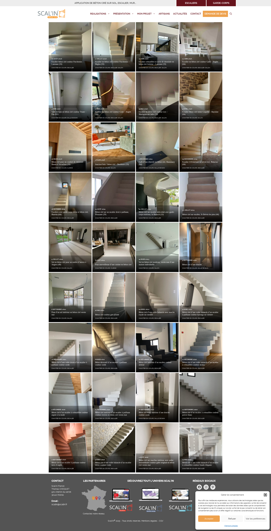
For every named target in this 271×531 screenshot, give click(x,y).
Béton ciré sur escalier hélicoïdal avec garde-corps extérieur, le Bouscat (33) (156, 213)
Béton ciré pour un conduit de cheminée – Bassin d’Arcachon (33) (68, 163)
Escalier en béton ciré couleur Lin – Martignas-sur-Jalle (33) (153, 113)
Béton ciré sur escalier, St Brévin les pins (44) (200, 214)
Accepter (209, 518)
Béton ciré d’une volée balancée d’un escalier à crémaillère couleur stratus (200, 363)
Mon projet (144, 13)
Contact (195, 13)
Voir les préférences (255, 518)
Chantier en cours (59, 67)
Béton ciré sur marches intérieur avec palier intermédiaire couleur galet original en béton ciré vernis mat (156, 462)
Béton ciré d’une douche (192, 265)
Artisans (164, 13)
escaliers (191, 3)
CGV (161, 521)
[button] (265, 494)
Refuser (232, 518)
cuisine (70, 168)
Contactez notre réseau (93, 514)
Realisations (98, 13)
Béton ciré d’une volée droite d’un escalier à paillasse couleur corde (69, 363)
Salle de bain (72, 118)
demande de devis (215, 13)
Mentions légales (231, 526)
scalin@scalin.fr (59, 504)
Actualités (180, 13)
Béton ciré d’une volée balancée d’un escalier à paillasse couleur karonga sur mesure (200, 313)
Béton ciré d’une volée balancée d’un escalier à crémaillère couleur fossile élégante (200, 464)
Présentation (121, 13)
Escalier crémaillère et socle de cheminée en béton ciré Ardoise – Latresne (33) (156, 63)
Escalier (70, 67)
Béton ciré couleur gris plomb (107, 315)
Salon (120, 67)
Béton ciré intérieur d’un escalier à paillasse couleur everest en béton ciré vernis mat (112, 413)
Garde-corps (221, 3)
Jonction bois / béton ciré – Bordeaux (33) (112, 164)
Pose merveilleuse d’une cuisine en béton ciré (113, 265)
